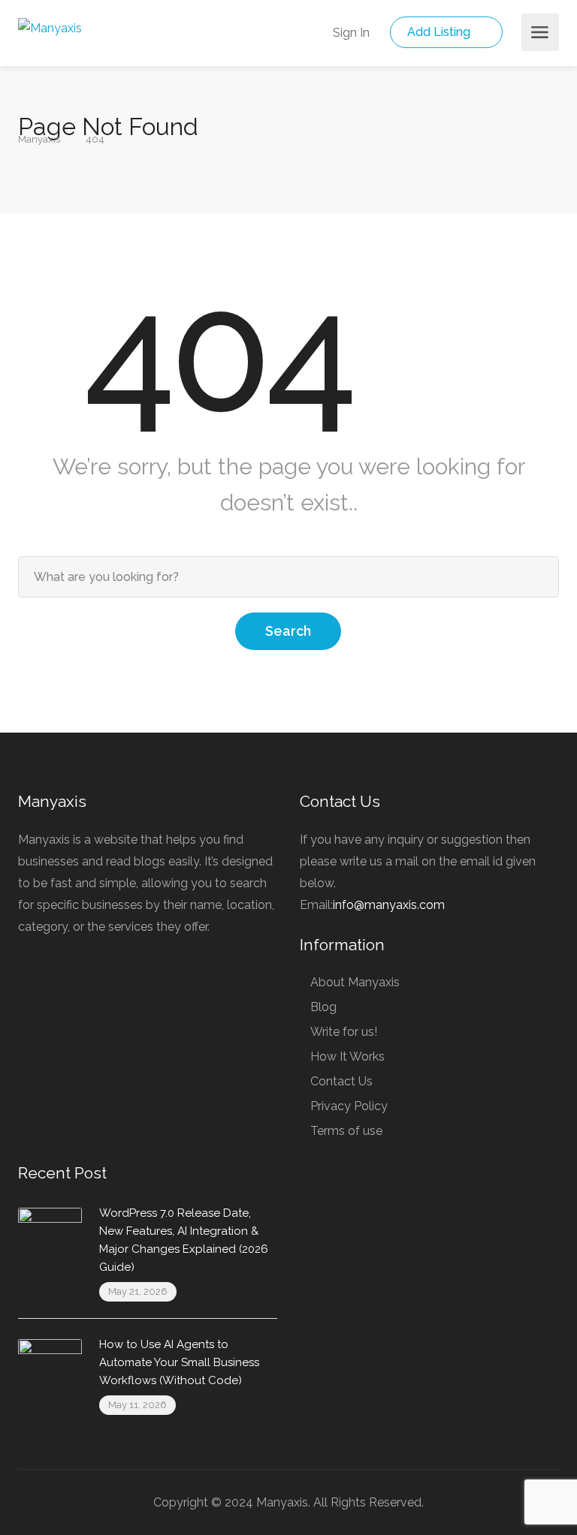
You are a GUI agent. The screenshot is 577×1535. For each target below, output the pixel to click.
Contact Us (341, 1081)
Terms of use (346, 1131)
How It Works (347, 1056)
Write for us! (343, 1032)
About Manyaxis (355, 982)
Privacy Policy (349, 1106)
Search (288, 631)
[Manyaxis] (50, 27)
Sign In (350, 33)
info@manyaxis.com (389, 905)
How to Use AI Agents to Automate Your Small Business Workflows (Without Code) (179, 1362)
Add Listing (440, 32)
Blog (323, 1007)
